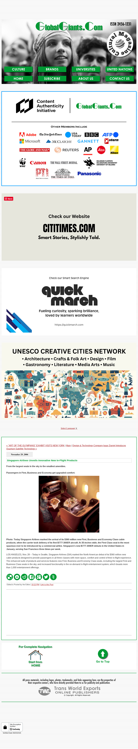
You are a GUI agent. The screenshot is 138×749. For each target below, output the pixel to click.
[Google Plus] (38, 580)
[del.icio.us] (9, 580)
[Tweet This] (46, 580)
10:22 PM (35, 585)
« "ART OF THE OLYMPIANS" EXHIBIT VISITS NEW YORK (35, 445)
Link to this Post (47, 585)
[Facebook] (31, 580)
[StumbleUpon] (17, 580)
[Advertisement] (69, 11)
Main (68, 445)
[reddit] (24, 580)
